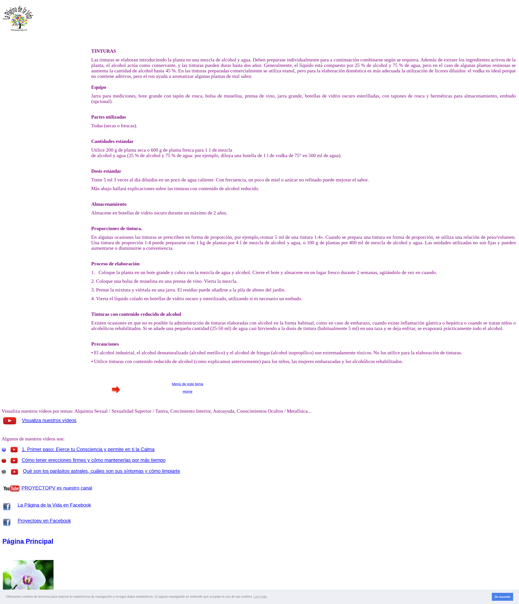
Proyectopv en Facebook (44, 520)
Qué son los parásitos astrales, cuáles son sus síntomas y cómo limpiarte (101, 471)
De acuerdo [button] (502, 596)
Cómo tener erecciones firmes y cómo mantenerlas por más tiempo (93, 460)
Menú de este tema (187, 384)
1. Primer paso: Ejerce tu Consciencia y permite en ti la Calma (88, 449)
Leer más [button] (260, 596)
